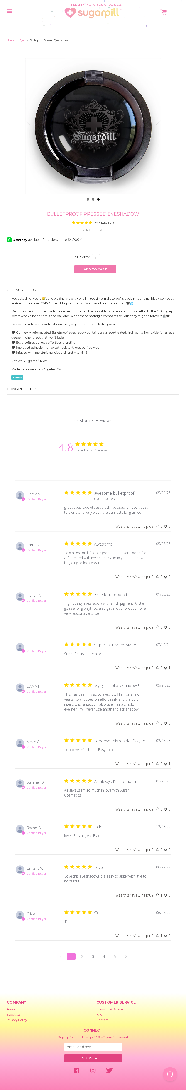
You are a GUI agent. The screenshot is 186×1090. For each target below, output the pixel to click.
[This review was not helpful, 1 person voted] (165, 667)
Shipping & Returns (110, 1009)
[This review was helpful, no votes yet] (157, 526)
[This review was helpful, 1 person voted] (157, 895)
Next (158, 120)
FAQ (99, 1014)
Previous (27, 120)
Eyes (22, 40)
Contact (102, 1020)
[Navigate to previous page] (60, 956)
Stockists (13, 1014)
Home (10, 40)
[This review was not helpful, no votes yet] (165, 526)
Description (23, 290)
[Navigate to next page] (125, 956)
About (11, 1009)
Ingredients (24, 389)
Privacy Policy (17, 1020)
